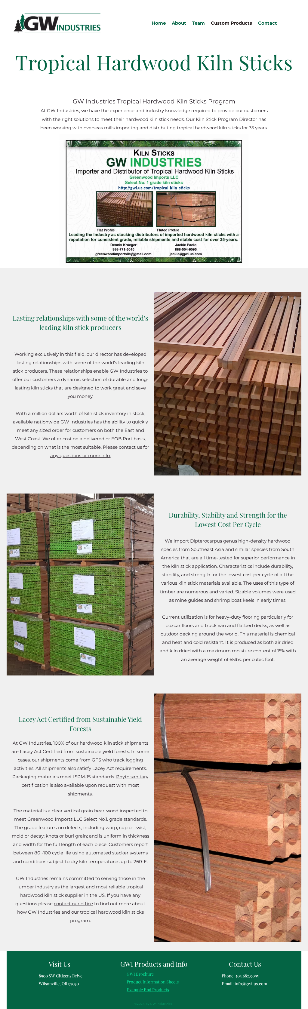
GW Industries (76, 422)
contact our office (73, 903)
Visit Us (59, 963)
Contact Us (245, 963)
